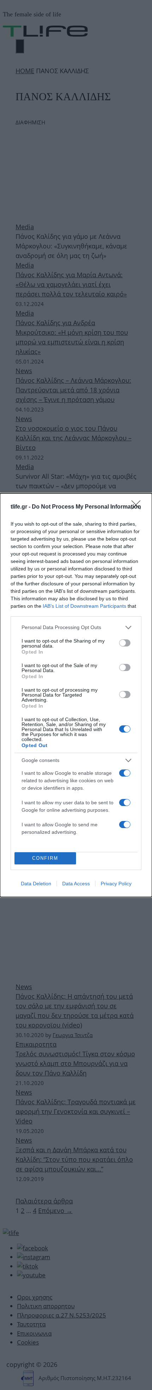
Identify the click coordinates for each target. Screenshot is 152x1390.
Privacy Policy (116, 883)
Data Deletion (36, 883)
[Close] (138, 507)
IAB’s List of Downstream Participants (84, 606)
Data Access (76, 883)
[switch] (124, 642)
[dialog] (76, 695)
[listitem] (76, 627)
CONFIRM (45, 858)
